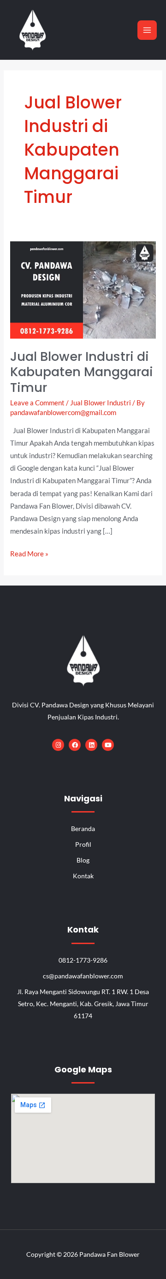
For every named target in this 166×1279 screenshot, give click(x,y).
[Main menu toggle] (147, 30)
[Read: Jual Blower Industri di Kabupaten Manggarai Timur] (82, 289)
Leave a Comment (37, 403)
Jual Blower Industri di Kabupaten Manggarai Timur (81, 372)
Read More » (29, 553)
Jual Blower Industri (100, 403)
